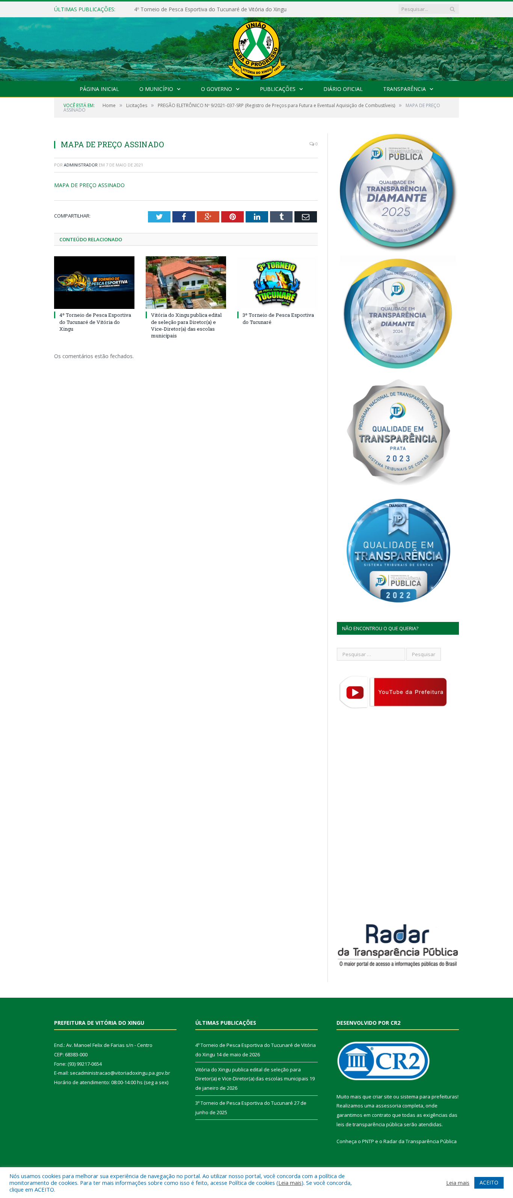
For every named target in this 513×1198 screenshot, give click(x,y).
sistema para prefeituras (428, 1096)
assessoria (388, 1105)
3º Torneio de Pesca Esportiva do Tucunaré (244, 1103)
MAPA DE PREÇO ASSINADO (89, 185)
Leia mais (290, 1182)
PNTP (368, 1141)
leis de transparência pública (369, 1124)
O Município (156, 88)
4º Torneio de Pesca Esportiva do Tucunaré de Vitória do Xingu (95, 322)
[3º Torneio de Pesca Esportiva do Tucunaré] (277, 282)
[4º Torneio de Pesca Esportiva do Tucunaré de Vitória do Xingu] (94, 282)
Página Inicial (99, 88)
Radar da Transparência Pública (420, 1141)
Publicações (278, 88)
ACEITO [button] (489, 1182)
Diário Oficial (343, 88)
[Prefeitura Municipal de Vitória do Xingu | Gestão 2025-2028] (256, 47)
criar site (382, 1096)
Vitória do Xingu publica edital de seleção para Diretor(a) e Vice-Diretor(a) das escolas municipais (220, 9)
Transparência (404, 88)
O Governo (216, 88)
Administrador (81, 165)
